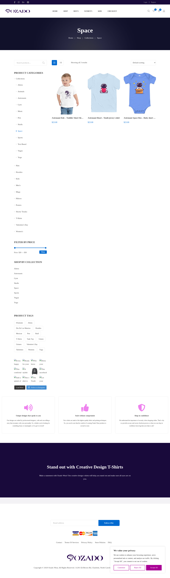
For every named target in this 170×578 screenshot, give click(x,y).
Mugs (18, 192)
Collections (89, 38)
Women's (19, 231)
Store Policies (100, 542)
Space (20, 131)
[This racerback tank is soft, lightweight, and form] (43, 371)
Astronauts (22, 98)
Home (55, 11)
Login (145, 2)
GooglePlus (23, 2)
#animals (19, 323)
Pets (19, 118)
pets (28, 333)
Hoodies (19, 172)
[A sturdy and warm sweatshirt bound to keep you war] (34, 371)
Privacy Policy (86, 542)
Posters (18, 205)
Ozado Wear (53, 568)
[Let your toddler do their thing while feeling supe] (43, 379)
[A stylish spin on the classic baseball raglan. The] (26, 371)
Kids (100, 11)
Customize (121, 568)
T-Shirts (19, 218)
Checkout (112, 11)
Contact (59, 542)
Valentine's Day (22, 225)
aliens (30, 323)
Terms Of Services (72, 542)
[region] (137, 559)
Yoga (20, 157)
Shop (65, 11)
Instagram (19, 2)
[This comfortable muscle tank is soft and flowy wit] (17, 371)
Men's (18, 185)
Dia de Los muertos (23, 328)
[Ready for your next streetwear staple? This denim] (26, 362)
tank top (30, 339)
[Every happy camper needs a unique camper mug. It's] (17, 362)
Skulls (20, 124)
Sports (20, 138)
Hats (17, 166)
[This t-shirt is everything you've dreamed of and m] (26, 379)
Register (153, 2)
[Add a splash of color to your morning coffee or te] (17, 379)
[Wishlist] (154, 11)
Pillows (19, 199)
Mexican (19, 333)
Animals (21, 91)
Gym (20, 105)
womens (31, 350)
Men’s (76, 11)
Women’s (88, 11)
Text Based (22, 144)
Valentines (19, 350)
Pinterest (28, 2)
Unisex (41, 339)
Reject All (137, 568)
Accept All (154, 568)
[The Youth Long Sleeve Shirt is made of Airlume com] (34, 379)
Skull (37, 333)
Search (43, 62)
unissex (19, 344)
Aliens (20, 85)
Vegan (20, 151)
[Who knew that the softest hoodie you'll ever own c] (34, 362)
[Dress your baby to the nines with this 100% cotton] (43, 362)
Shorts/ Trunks (21, 212)
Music (20, 111)
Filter (43, 252)
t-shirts (19, 339)
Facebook (15, 2)
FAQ (110, 542)
